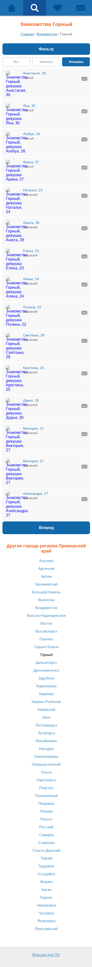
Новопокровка (46, 756)
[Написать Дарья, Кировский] (84, 406)
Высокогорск (46, 631)
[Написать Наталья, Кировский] (84, 196)
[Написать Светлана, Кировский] (84, 341)
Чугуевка (46, 913)
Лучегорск (46, 733)
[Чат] (80, 8)
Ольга (46, 772)
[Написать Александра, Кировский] (84, 499)
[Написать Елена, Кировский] (84, 256)
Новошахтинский (46, 764)
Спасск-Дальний (46, 850)
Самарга (46, 835)
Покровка (46, 803)
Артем (46, 576)
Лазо (46, 717)
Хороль (46, 897)
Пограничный (46, 796)
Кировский (46, 709)
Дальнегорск (46, 662)
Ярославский (46, 929)
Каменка (46, 694)
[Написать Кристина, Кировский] (84, 373)
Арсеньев (46, 568)
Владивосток (46, 608)
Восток (46, 623)
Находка (46, 749)
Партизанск (46, 780)
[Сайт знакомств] (11, 8)
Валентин (46, 600)
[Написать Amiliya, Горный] (84, 139)
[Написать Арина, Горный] (84, 168)
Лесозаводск (46, 725)
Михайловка (46, 741)
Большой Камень (46, 592)
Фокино (46, 882)
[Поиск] (34, 8)
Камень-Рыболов (46, 702)
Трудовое (46, 866)
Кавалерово (46, 686)
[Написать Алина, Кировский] (84, 285)
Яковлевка (46, 921)
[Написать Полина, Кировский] (84, 313)
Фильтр (46, 49)
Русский (46, 827)
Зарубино (46, 678)
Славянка (46, 842)
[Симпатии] (57, 8)
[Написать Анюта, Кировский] (84, 228)
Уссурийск (46, 874)
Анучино (46, 561)
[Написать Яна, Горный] (84, 111)
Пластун (46, 788)
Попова (46, 811)
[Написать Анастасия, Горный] (84, 79)
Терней (46, 858)
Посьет (46, 819)
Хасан (46, 889)
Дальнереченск (46, 670)
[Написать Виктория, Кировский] (84, 434)
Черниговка (46, 905)
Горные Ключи (46, 647)
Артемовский (46, 584)
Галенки (46, 639)
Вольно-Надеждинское (46, 615)
